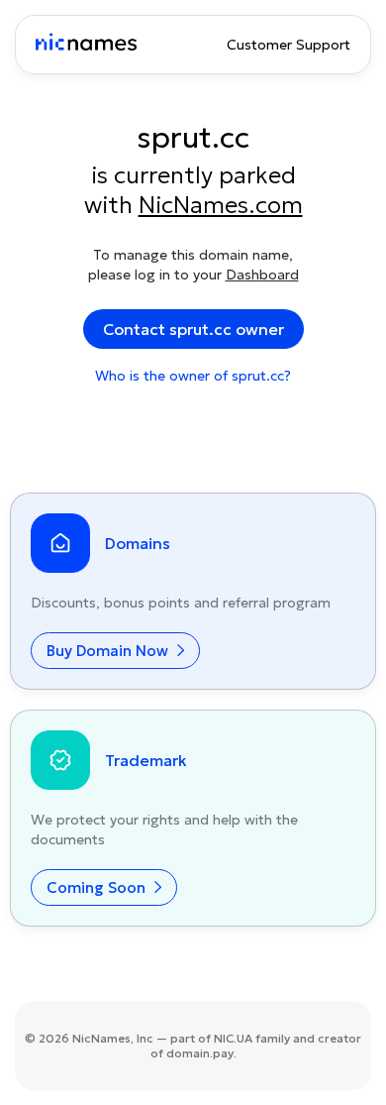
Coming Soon (98, 887)
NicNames (101, 1038)
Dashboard (262, 274)
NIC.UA (233, 1038)
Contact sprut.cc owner (193, 329)
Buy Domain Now (109, 650)
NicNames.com (221, 205)
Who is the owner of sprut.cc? (193, 376)
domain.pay (200, 1053)
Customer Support (288, 45)
